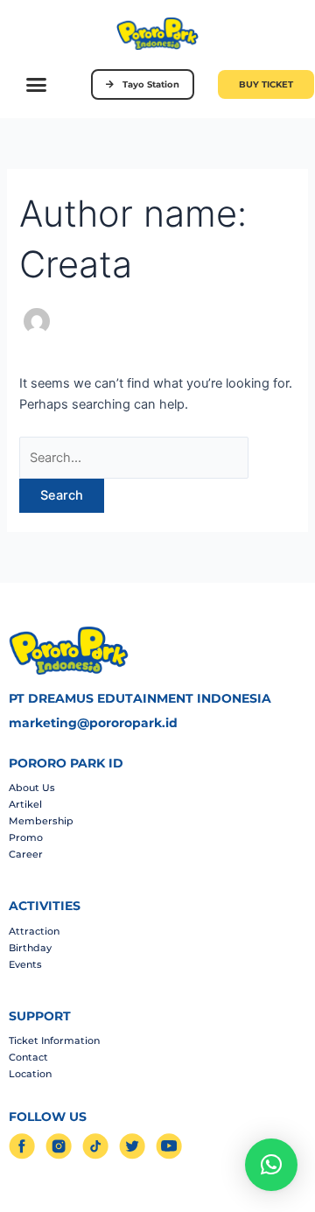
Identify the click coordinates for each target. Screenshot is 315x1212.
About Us (32, 787)
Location (30, 1074)
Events (25, 964)
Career (26, 854)
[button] (36, 84)
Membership (41, 821)
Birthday (30, 948)
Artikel (25, 804)
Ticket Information (54, 1040)
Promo (26, 837)
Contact (28, 1057)
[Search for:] (133, 458)
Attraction (34, 931)
